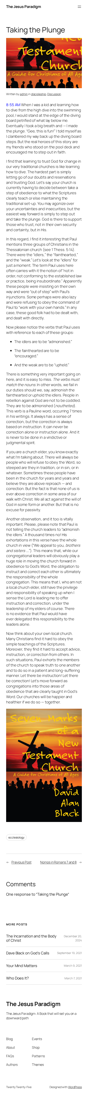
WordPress (75, 1087)
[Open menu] (79, 6)
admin (24, 94)
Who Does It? (17, 978)
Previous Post (21, 862)
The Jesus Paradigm (23, 6)
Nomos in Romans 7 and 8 (58, 862)
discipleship (38, 94)
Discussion (54, 94)
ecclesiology (16, 837)
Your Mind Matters (21, 966)
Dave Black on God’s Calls (27, 953)
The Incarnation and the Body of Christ (31, 938)
